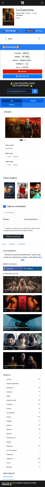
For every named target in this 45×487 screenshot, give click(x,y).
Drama (9, 417)
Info (11, 101)
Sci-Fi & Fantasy (11, 450)
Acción (9, 379)
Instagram (29, 269)
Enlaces (12, 105)
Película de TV (11, 438)
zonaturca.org (7, 476)
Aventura (9, 392)
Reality (9, 442)
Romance (10, 446)
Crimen (9, 408)
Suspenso (10, 458)
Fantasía (9, 421)
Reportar (30, 31)
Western (9, 467)
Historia (9, 425)
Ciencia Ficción (11, 400)
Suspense (10, 454)
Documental (10, 413)
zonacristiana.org (9, 479)
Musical (9, 433)
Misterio (9, 429)
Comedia (9, 404)
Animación (10, 388)
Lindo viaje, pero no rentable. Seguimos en (19, 484)
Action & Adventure (13, 383)
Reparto (33, 101)
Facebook (9, 269)
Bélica (8, 396)
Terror (18, 18)
